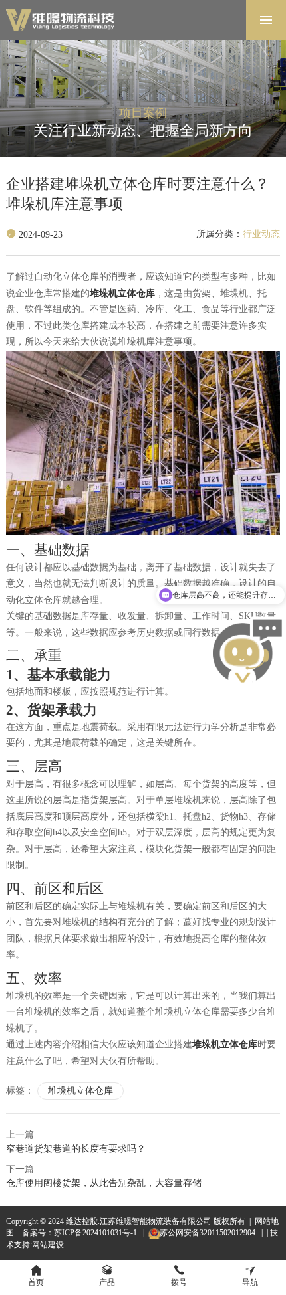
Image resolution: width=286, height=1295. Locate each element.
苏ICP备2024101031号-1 (96, 1232)
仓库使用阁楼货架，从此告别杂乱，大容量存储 (104, 1183)
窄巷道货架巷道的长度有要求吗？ (76, 1149)
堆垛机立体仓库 (80, 1091)
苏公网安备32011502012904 (208, 1232)
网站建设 (48, 1244)
